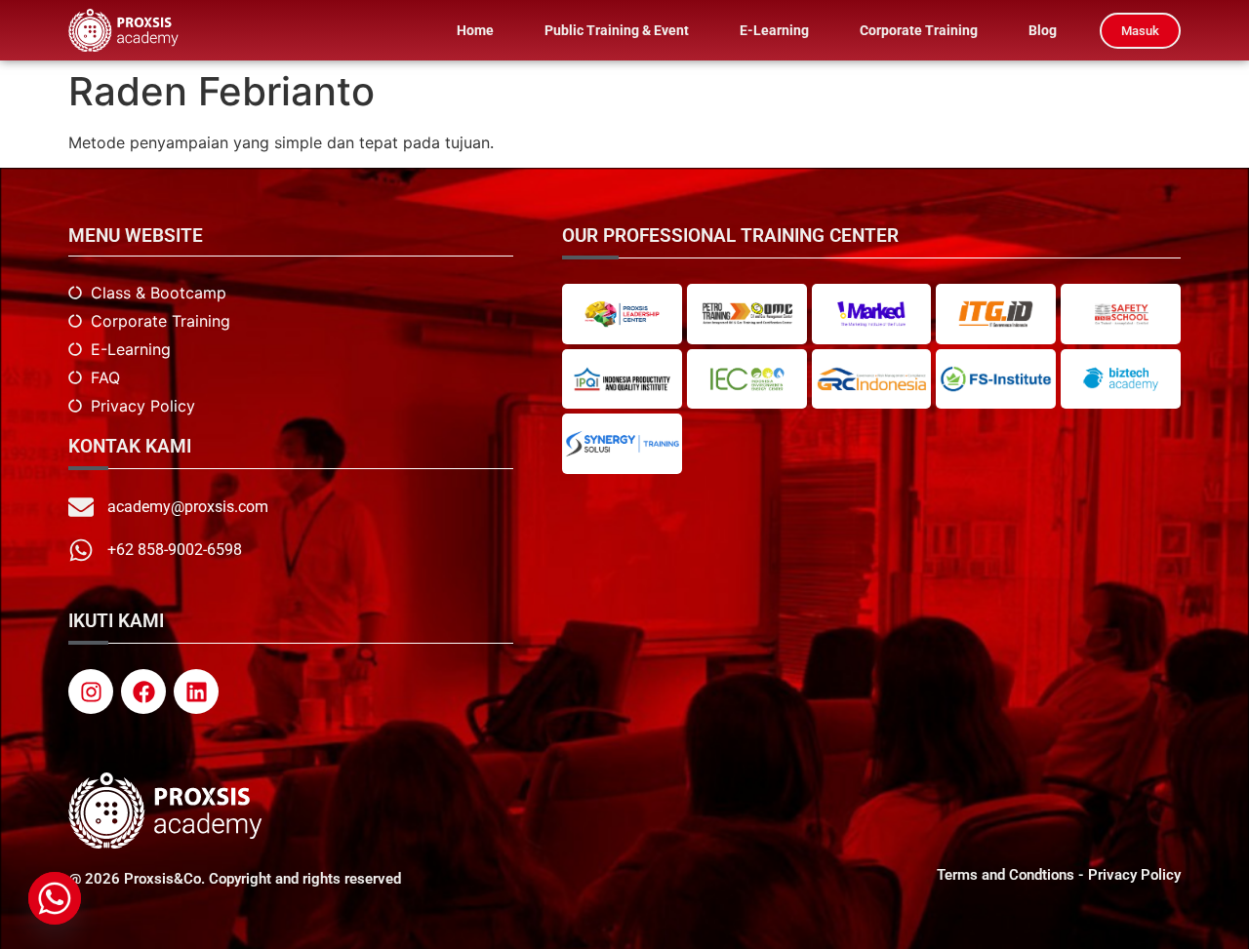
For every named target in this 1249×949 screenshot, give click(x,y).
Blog (1042, 30)
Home (475, 30)
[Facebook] (143, 691)
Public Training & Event (616, 30)
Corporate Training (919, 30)
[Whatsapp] (54, 898)
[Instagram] (90, 691)
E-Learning (774, 30)
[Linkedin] (196, 691)
